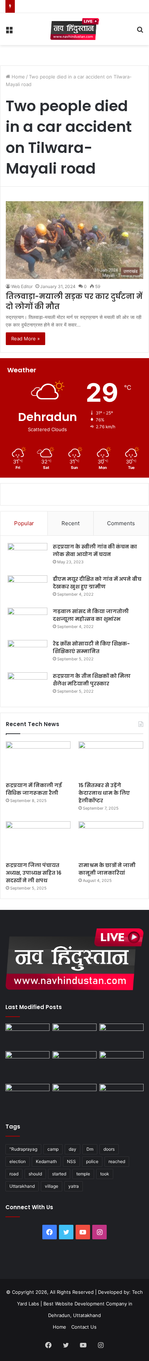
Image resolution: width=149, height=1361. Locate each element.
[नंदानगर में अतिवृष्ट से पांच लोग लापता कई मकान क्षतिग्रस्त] (27, 1036)
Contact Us (84, 1327)
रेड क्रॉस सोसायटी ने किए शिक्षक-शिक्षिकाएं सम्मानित (91, 647)
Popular (24, 523)
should (35, 1173)
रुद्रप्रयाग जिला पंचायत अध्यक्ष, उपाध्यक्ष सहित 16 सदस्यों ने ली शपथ (33, 873)
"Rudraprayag (23, 1149)
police (92, 1161)
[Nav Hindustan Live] (74, 29)
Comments (121, 523)
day (72, 1149)
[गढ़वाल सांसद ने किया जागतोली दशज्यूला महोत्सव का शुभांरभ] (27, 621)
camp (53, 1149)
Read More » (25, 338)
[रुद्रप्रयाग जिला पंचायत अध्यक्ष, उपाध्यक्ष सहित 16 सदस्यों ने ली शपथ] (38, 839)
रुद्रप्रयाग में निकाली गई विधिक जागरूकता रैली (34, 789)
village (51, 1186)
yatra (73, 1186)
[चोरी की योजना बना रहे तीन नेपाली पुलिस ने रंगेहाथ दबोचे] (121, 1096)
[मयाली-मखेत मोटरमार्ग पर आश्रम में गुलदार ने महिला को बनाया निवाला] (27, 1096)
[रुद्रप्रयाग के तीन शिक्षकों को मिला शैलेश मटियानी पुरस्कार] (27, 686)
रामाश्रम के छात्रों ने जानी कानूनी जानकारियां (107, 869)
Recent (70, 523)
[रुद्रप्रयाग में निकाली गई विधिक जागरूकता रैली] (38, 759)
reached (116, 1161)
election (17, 1161)
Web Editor (22, 286)
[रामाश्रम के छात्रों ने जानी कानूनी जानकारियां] (110, 839)
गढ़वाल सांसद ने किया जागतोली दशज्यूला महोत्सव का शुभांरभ (91, 615)
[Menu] (9, 32)
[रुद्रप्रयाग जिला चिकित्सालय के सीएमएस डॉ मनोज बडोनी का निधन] (121, 1066)
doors (109, 1149)
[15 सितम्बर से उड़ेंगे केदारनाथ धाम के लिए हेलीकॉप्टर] (110, 759)
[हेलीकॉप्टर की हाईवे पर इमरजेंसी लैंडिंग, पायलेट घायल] (74, 1096)
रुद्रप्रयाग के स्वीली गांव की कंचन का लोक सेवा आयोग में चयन (95, 550)
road (13, 1173)
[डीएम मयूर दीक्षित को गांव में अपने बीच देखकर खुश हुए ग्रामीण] (27, 589)
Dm (89, 1149)
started (59, 1173)
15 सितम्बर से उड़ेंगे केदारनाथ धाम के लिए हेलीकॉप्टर (104, 793)
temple (83, 1173)
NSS (71, 1161)
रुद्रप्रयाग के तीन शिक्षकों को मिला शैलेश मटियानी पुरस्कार (92, 679)
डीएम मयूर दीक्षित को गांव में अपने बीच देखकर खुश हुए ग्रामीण (97, 582)
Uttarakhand (22, 1186)
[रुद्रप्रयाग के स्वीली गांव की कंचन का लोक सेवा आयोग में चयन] (27, 556)
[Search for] (140, 32)
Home (17, 77)
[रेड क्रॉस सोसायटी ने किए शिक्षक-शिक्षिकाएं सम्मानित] (27, 653)
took (104, 1173)
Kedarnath (46, 1161)
